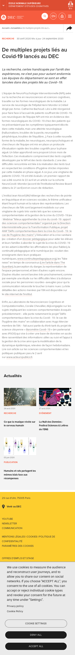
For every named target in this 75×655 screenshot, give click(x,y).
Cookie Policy (15, 611)
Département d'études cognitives (29, 6)
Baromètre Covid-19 (38, 329)
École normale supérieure (25, 3)
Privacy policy (15, 606)
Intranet (62, 16)
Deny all (36, 634)
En (53, 16)
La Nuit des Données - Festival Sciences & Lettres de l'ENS (53, 425)
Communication (12, 528)
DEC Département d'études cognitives (12, 17)
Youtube (7, 518)
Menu (69, 16)
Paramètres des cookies (18, 546)
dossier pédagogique (35, 239)
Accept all (36, 646)
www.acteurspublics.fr (19, 357)
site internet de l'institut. (18, 294)
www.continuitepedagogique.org (36, 258)
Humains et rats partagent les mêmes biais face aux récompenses (20, 474)
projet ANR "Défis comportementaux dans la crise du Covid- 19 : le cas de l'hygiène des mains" (37, 231)
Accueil (5, 28)
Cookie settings (36, 623)
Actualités (16, 28)
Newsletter (9, 523)
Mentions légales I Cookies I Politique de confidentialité (28, 539)
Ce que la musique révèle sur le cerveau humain (19, 423)
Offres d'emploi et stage (18, 558)
